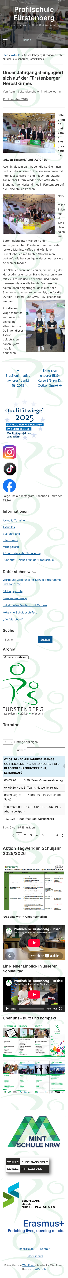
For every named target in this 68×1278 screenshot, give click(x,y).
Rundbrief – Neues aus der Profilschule (28, 560)
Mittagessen (11, 546)
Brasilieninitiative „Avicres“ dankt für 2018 (18, 378)
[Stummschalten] (55, 1008)
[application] (34, 994)
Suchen (59, 40)
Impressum (26, 1248)
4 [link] (37, 835)
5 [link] (43, 835)
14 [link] (56, 835)
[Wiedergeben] (7, 1008)
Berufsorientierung (15, 598)
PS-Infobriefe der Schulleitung (22, 553)
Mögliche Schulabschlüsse (20, 612)
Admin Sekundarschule (24, 91)
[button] (63, 766)
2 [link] (25, 835)
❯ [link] (62, 835)
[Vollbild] (60, 1008)
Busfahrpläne (11, 533)
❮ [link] (13, 835)
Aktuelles (16, 54)
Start (5, 54)
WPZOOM (40, 1269)
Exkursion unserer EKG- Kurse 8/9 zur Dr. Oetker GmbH (50, 378)
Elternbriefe (10, 540)
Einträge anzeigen (26, 742)
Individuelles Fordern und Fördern (25, 605)
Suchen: (21, 750)
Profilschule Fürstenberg (34, 13)
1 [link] (19, 835)
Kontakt (45, 1248)
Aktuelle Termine (14, 520)
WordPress (28, 1265)
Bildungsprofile (12, 591)
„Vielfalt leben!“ (13, 619)
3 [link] (31, 835)
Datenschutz (35, 1256)
